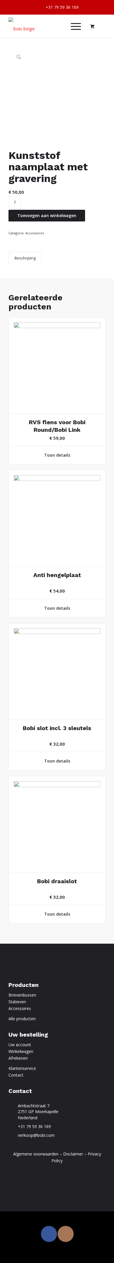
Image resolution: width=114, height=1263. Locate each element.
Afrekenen (18, 1058)
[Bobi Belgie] (47, 26)
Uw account (19, 1044)
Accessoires (34, 233)
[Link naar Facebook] (49, 1234)
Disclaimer (73, 1154)
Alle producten (22, 1018)
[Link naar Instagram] (66, 1234)
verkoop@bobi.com (36, 1135)
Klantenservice (22, 1068)
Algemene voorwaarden (35, 1154)
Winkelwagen (20, 1051)
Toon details (57, 455)
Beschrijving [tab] (25, 258)
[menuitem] (58, 7)
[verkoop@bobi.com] (12, 1135)
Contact (15, 1075)
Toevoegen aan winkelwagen (46, 215)
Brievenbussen (22, 995)
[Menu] (73, 26)
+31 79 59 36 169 (34, 1126)
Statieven (17, 1001)
